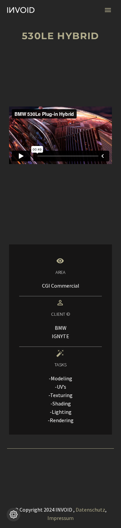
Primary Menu (108, 10)
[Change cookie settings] (13, 514)
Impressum (60, 518)
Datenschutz (90, 509)
